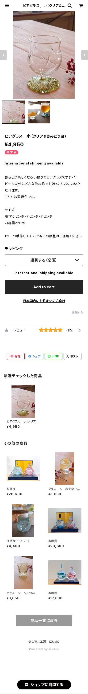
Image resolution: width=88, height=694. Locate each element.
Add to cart (44, 287)
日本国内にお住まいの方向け (44, 301)
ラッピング (14, 248)
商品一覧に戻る (44, 620)
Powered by (39, 649)
